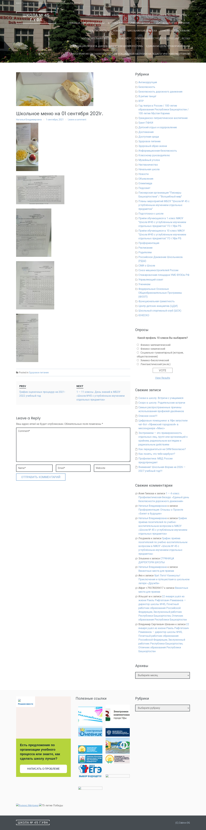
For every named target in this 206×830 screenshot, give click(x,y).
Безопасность (98, 30)
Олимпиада (145, 183)
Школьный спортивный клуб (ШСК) (159, 310)
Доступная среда (148, 136)
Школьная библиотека (142, 30)
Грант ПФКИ (145, 122)
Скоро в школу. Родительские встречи (161, 402)
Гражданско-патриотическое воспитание (163, 118)
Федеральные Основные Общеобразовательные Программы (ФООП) (160, 292)
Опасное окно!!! (147, 415)
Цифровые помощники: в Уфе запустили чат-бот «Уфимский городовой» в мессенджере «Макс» (162, 424)
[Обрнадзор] (118, 762)
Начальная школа (148, 169)
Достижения (146, 132)
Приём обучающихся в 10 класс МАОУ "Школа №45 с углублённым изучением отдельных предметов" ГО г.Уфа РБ (162, 234)
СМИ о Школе (146, 265)
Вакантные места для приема (156, 570)
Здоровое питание (39, 372)
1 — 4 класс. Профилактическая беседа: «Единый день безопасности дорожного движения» (163, 497)
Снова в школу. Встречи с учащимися (160, 398)
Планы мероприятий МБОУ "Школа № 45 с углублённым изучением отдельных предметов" (163, 205)
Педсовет (144, 188)
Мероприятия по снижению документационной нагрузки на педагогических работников (130, 53)
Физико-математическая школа (129, 23)
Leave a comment (77, 119)
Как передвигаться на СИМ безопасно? (162, 449)
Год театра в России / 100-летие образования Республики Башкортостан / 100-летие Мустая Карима (163, 109)
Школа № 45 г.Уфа (36, 18)
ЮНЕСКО (124, 38)
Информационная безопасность (157, 150)
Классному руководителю (154, 155)
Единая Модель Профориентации (168, 46)
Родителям (145, 252)
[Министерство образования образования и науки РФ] (118, 735)
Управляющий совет (150, 279)
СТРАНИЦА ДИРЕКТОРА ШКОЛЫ (85, 23)
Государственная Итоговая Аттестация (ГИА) (157, 15)
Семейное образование (175, 30)
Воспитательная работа (97, 38)
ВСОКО (186, 38)
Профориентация (148, 243)
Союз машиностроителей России (157, 38)
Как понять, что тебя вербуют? (156, 453)
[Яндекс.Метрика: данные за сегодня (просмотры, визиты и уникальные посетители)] (27, 805)
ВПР (141, 101)
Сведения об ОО (96, 15)
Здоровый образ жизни (152, 146)
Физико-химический (152, 348)
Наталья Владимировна (29, 119)
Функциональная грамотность (156, 301)
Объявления (145, 178)
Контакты (118, 15)
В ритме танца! (147, 96)
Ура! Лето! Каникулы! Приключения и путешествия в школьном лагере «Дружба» (163, 579)
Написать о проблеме (43, 768)
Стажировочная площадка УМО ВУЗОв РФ (163, 274)
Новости (118, 30)
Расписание (145, 247)
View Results (162, 377)
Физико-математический (155, 344)
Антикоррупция (147, 82)
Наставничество (148, 164)
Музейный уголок (149, 160)
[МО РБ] (90, 752)
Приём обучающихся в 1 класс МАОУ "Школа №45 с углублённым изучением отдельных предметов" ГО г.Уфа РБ (162, 222)
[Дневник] (90, 735)
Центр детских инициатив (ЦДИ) (158, 306)
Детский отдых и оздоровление (157, 127)
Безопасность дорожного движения (160, 91)
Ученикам (144, 284)
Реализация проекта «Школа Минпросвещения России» (106, 46)
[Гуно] (90, 762)
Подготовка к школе (151, 213)
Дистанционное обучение (173, 23)
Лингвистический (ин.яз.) (155, 364)
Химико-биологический (154, 360)
